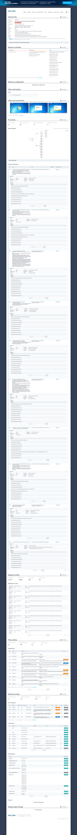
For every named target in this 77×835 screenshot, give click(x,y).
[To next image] (68, 108)
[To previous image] (9, 108)
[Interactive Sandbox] (11, 11)
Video (45, 12)
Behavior (29, 12)
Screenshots (50, 12)
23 (45, 689)
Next (46, 336)
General (24, 12)
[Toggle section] (68, 17)
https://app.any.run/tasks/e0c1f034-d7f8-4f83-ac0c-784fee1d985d (25, 21)
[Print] (66, 12)
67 (45, 635)
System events (56, 12)
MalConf (33, 12)
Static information (39, 12)
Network (61, 12)
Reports (63, 818)
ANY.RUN (10, 38)
